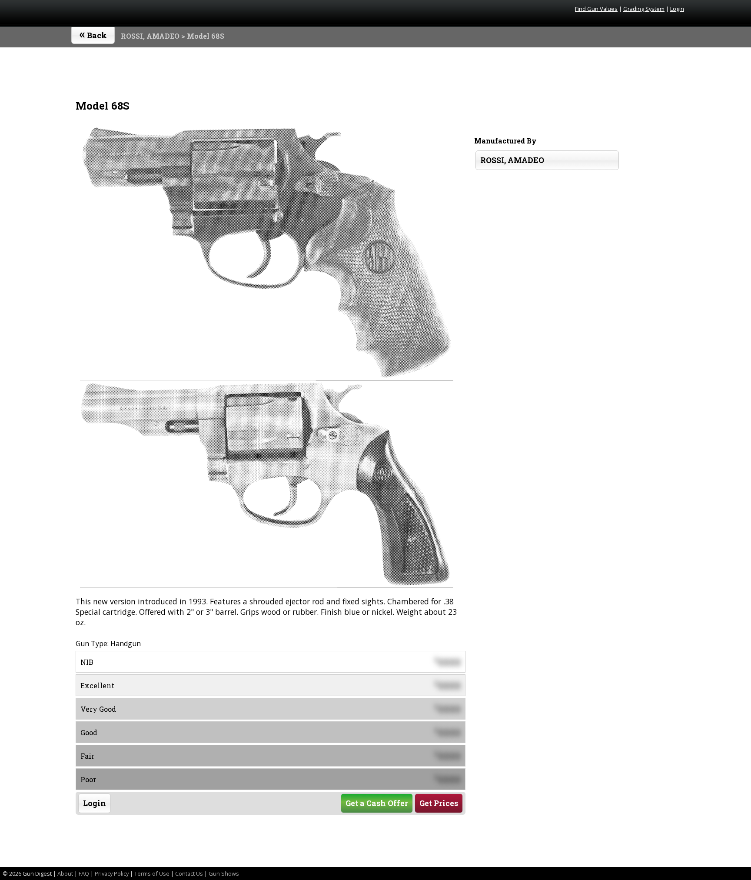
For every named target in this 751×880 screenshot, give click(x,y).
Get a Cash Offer (377, 803)
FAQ (84, 873)
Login (677, 9)
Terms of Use (151, 873)
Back (93, 33)
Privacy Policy (112, 873)
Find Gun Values (596, 9)
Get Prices (438, 803)
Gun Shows (224, 873)
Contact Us (189, 873)
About (65, 873)
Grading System (644, 9)
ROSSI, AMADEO (150, 35)
